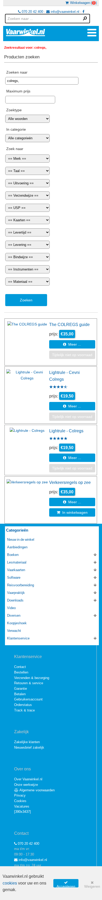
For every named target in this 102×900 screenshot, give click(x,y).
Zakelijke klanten (27, 742)
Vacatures (21, 806)
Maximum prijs (18, 91)
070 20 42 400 (32, 12)
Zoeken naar (16, 72)
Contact (20, 667)
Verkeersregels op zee (70, 482)
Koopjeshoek (17, 623)
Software (13, 577)
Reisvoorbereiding (20, 585)
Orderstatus (23, 705)
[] (22, 812)
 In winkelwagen (72, 512)
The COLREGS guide (69, 324)
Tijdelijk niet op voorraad (72, 355)
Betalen (20, 694)
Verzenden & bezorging (31, 678)
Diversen (13, 615)
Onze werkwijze (26, 785)
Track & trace (24, 710)
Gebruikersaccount (28, 699)
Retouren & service (28, 683)
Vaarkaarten (16, 570)
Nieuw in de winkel (20, 539)
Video (11, 608)
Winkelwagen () (83, 2)
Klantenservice (18, 638)
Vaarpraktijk (16, 592)
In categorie (16, 129)
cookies (10, 883)
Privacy (20, 795)
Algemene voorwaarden (37, 790)
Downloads (15, 600)
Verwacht (14, 630)
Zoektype (14, 110)
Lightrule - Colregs (66, 431)
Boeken (13, 554)
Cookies (20, 801)
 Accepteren (65, 884)
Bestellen (21, 672)
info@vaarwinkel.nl (64, 12)
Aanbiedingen (17, 547)
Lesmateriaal (16, 562)
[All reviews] (58, 387)
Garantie (20, 689)
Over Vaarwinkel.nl (28, 779)
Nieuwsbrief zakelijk (29, 747)
